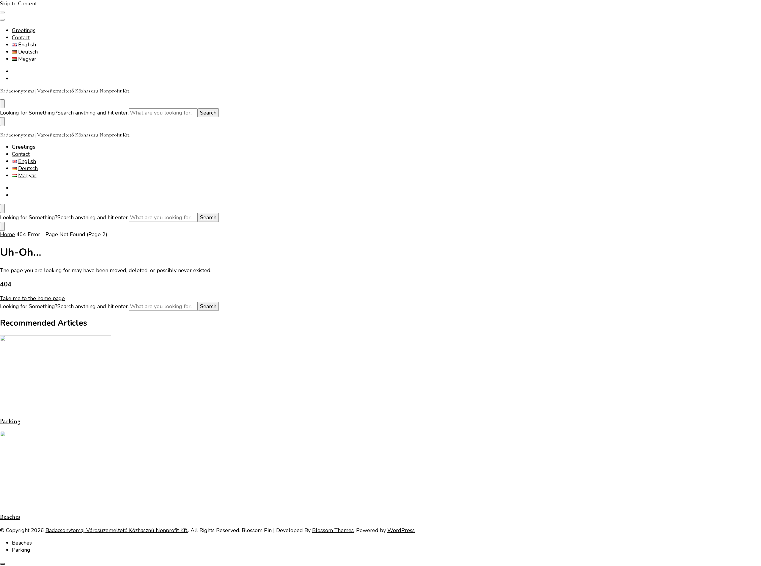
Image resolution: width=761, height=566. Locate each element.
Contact (21, 37)
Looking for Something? (28, 112)
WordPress (401, 530)
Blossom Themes (333, 530)
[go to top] (2, 564)
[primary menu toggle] (2, 12)
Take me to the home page (32, 298)
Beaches (10, 516)
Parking (10, 421)
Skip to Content (18, 3)
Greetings (23, 30)
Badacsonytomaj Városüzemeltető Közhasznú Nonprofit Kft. (65, 90)
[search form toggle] (2, 103)
